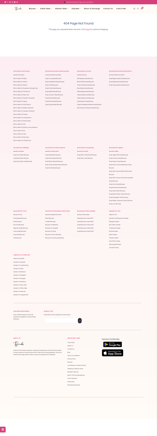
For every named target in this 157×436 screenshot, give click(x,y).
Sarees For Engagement (20, 295)
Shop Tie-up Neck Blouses (53, 78)
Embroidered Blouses (19, 218)
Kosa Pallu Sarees (114, 241)
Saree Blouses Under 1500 (85, 218)
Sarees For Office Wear (20, 288)
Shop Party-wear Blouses (85, 158)
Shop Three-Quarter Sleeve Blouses (56, 165)
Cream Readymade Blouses (86, 85)
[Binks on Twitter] (7, 2)
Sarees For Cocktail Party (21, 265)
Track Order (121, 8)
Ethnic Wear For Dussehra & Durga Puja (25, 88)
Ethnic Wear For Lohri (19, 134)
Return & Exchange (92, 8)
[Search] (134, 9)
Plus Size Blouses (18, 225)
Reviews (70, 362)
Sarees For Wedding (19, 281)
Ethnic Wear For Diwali (20, 85)
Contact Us (108, 8)
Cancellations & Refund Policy (76, 365)
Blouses (32, 8)
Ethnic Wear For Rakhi (20, 78)
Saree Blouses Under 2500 (85, 225)
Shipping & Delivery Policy (75, 369)
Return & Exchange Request (76, 375)
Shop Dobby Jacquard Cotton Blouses (120, 200)
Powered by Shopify (43, 407)
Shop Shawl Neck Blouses (53, 88)
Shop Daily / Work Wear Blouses (87, 155)
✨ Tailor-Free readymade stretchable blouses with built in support (78, 2)
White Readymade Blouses (85, 91)
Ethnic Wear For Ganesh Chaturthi (23, 98)
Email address (51, 318)
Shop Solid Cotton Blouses (117, 191)
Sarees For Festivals (19, 291)
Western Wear (61, 8)
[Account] (138, 9)
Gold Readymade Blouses (85, 101)
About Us (70, 346)
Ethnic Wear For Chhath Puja (22, 140)
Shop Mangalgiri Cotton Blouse (118, 197)
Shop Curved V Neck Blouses (54, 95)
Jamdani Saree (114, 247)
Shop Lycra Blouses (115, 204)
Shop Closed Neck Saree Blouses (119, 85)
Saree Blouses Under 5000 (85, 231)
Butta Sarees (113, 234)
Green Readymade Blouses (85, 98)
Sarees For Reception (19, 275)
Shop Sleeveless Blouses (53, 155)
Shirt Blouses (17, 238)
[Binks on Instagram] (12, 2)
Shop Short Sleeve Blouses (53, 158)
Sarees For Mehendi (19, 272)
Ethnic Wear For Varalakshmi (22, 118)
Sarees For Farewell (19, 262)
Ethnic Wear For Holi (19, 124)
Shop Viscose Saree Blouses (117, 158)
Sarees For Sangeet (19, 278)
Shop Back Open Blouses (21, 158)
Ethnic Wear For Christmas (21, 91)
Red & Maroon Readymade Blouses (88, 108)
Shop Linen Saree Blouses (117, 184)
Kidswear (75, 8)
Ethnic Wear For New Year (21, 95)
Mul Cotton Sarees (114, 225)
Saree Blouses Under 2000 (85, 221)
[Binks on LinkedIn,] (17, 2)
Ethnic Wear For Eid (19, 131)
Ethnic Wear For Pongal (20, 114)
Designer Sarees (114, 221)
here (88, 29)
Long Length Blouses (19, 231)
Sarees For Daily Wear (20, 285)
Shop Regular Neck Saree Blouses (119, 78)
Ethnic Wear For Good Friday (22, 121)
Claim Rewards (72, 378)
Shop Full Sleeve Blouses (52, 168)
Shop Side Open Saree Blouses (22, 161)
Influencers (70, 382)
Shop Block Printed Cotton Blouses (119, 194)
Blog (68, 352)
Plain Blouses (17, 221)
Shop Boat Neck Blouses (52, 98)
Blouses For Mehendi (51, 225)
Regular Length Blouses (20, 228)
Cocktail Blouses (50, 221)
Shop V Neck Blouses (51, 85)
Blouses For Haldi (50, 231)
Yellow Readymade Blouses (85, 95)
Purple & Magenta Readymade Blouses (89, 104)
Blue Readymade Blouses (85, 88)
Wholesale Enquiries (73, 385)
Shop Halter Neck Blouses (53, 91)
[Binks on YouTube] (14, 2)
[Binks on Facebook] (5, 2)
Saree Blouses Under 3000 (85, 228)
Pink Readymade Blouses (85, 78)
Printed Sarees (113, 231)
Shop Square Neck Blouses (53, 104)
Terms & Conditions (73, 355)
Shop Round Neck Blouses (53, 101)
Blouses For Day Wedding (53, 234)
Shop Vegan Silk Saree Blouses (118, 155)
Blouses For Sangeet (51, 228)
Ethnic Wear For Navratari (21, 137)
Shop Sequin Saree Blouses (117, 161)
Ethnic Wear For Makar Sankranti (23, 108)
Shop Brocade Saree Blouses (118, 187)
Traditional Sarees (114, 228)
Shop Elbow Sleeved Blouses (54, 161)
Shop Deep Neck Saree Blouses (118, 82)
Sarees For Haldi (18, 268)
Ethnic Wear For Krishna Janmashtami (25, 127)
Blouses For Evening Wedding (54, 238)
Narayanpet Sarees (115, 244)
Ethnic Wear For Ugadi (20, 101)
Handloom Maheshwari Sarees (118, 218)
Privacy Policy (71, 359)
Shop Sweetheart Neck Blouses (54, 82)
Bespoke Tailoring (72, 372)
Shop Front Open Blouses (21, 155)
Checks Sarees (113, 238)
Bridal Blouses (49, 218)
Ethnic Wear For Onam (20, 82)
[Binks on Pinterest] (10, 2)
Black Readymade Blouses (85, 82)
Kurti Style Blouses (19, 234)
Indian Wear (45, 8)
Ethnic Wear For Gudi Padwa (22, 104)
